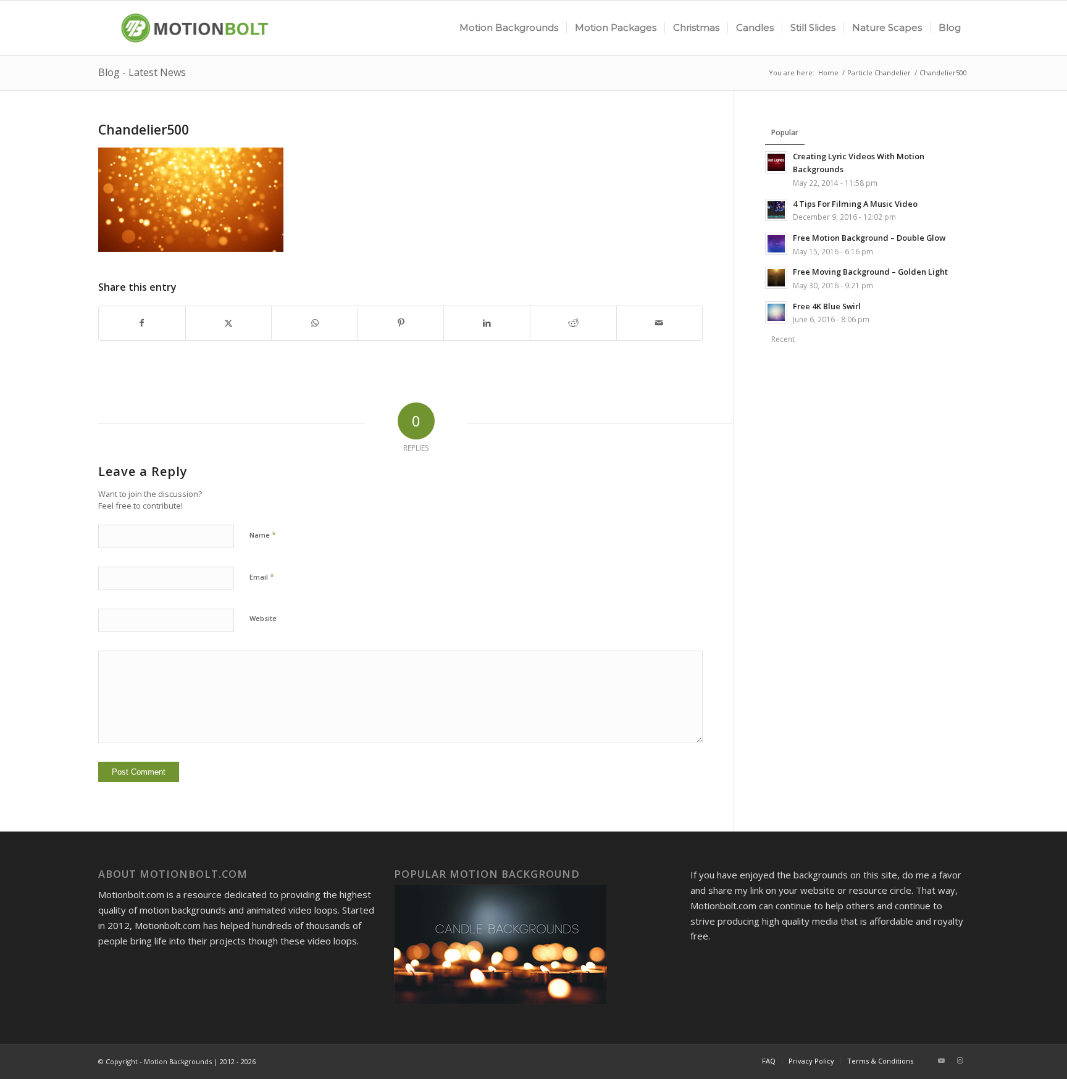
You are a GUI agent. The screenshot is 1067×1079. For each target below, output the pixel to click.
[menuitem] (508, 28)
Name (262, 534)
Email (261, 576)
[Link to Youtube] (941, 1060)
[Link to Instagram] (959, 1060)
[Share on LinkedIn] (487, 323)
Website (263, 618)
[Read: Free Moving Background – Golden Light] (776, 278)
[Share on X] (229, 323)
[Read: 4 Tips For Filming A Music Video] (776, 210)
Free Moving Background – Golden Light (870, 271)
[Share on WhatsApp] (315, 323)
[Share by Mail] (660, 323)
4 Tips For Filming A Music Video (855, 203)
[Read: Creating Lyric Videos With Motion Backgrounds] (776, 162)
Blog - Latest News (142, 72)
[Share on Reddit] (573, 323)
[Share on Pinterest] (401, 323)
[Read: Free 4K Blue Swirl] (776, 312)
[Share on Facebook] (142, 323)
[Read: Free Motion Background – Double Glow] (776, 244)
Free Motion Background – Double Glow (869, 237)
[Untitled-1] (189, 28)
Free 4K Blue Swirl (827, 306)
